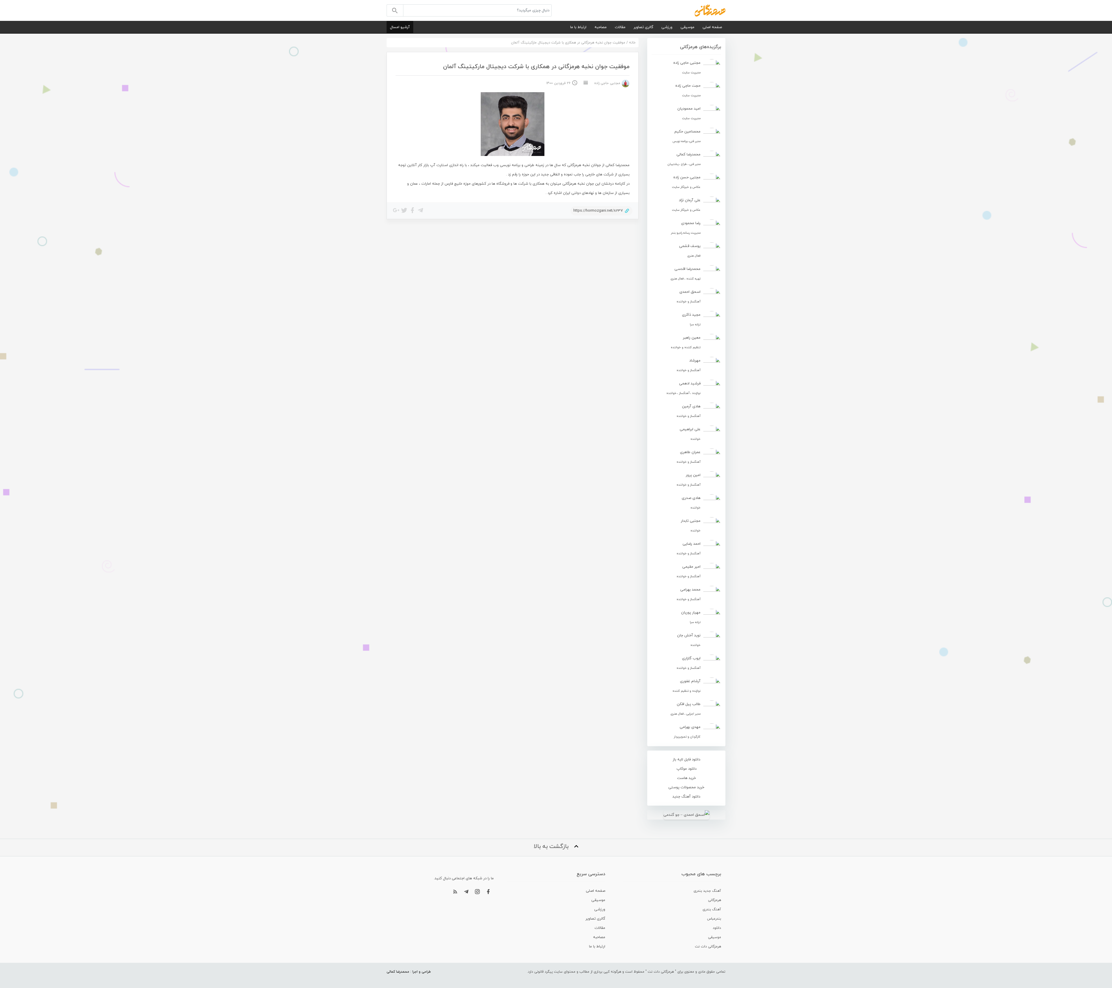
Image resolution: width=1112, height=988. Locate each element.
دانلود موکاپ (686, 768)
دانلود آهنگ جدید (686, 796)
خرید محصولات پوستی (686, 787)
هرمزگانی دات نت (708, 946)
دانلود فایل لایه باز (686, 759)
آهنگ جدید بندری (707, 891)
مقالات (620, 27)
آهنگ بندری (712, 909)
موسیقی (687, 27)
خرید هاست (686, 778)
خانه (632, 42)
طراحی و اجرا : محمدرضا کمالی (409, 971)
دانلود (717, 928)
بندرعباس (714, 918)
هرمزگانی (714, 900)
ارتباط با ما (578, 27)
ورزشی (666, 27)
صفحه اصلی (712, 27)
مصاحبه (601, 27)
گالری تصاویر (643, 27)
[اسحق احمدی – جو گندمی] (686, 815)
